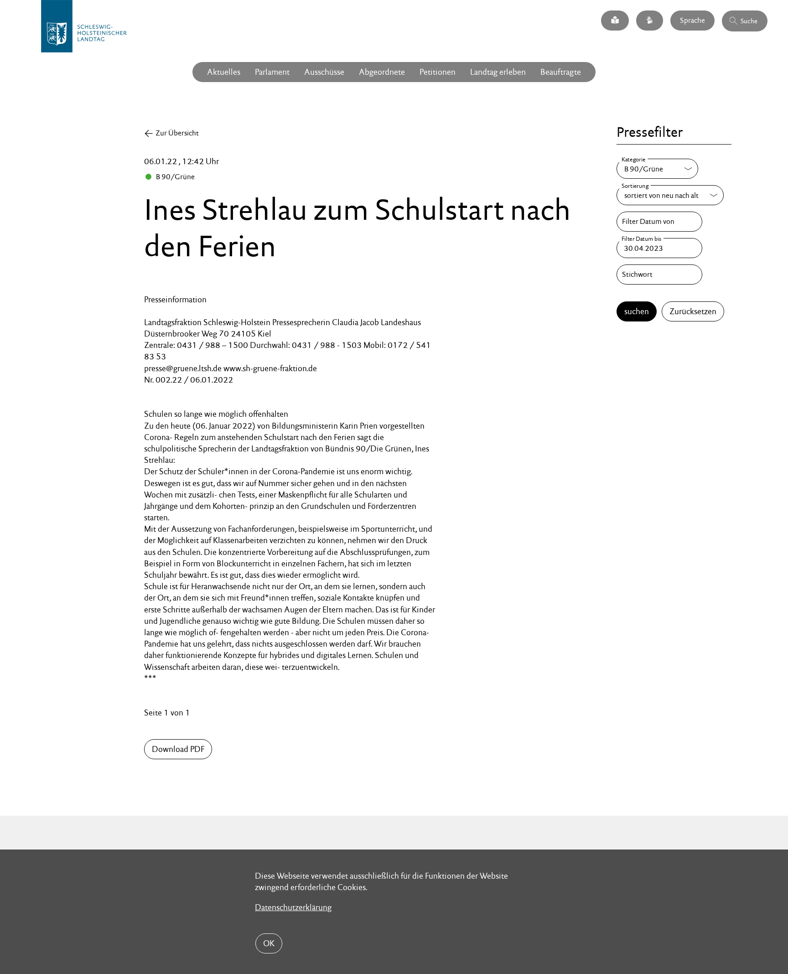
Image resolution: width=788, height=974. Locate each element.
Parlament (272, 72)
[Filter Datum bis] (659, 248)
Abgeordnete (382, 72)
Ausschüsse (324, 72)
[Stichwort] (659, 274)
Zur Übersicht (177, 133)
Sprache (692, 20)
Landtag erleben (498, 72)
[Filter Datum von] (659, 222)
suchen (636, 311)
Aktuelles (223, 72)
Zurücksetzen (692, 311)
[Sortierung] (670, 195)
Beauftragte (560, 72)
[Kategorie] (657, 169)
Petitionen (438, 72)
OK (269, 943)
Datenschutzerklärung (293, 907)
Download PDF (178, 749)
